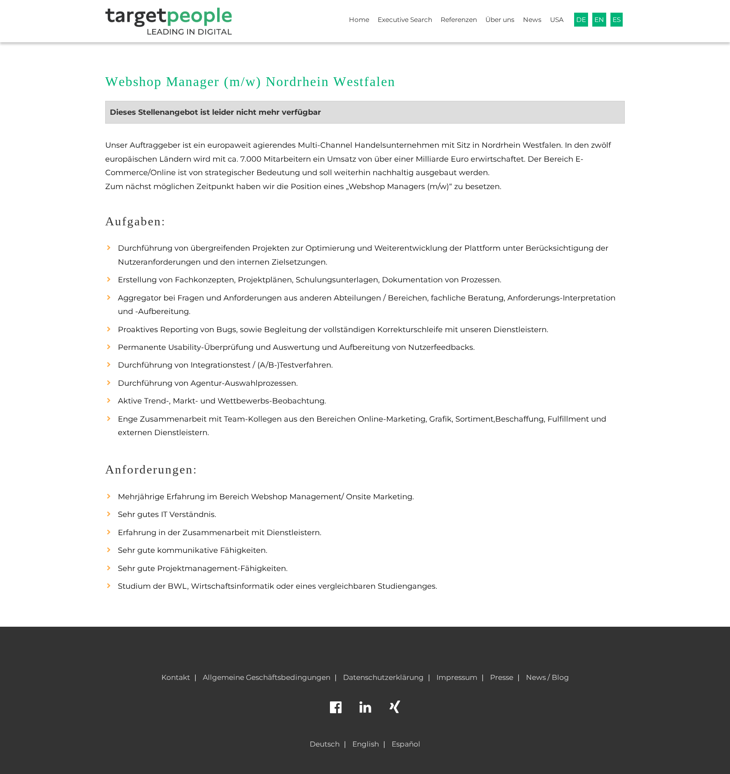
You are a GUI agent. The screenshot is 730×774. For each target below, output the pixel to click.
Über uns (500, 20)
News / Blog (547, 677)
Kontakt (175, 677)
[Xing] (394, 711)
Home (359, 20)
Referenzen (459, 20)
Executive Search (405, 20)
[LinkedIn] (365, 711)
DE (581, 20)
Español (406, 744)
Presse (501, 677)
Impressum (456, 677)
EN (599, 20)
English (365, 744)
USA (557, 20)
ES (617, 20)
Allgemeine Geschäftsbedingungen (266, 677)
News (532, 20)
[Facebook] (335, 711)
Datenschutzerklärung (383, 677)
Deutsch (325, 744)
